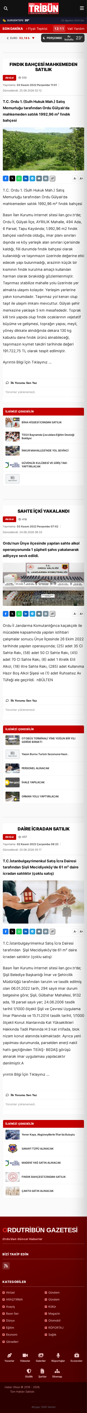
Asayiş (10, 1306)
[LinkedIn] (26, 178)
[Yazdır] (46, 178)
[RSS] (6, 1265)
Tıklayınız (40, 362)
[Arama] (5, 8)
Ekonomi (11, 1334)
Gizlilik (29, 1376)
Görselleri (12, 1341)
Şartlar (42, 1376)
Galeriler (41, 1360)
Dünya (10, 1320)
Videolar (25, 1360)
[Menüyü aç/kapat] (82, 8)
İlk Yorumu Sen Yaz (24, 382)
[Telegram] (32, 178)
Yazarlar (9, 1360)
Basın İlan (12, 1313)
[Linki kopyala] (52, 178)
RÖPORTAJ (56, 1327)
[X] (12, 178)
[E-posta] (39, 178)
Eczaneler (77, 1360)
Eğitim (10, 1327)
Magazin (54, 1313)
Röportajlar (58, 1360)
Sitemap (57, 1376)
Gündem (53, 1292)
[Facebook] (5, 178)
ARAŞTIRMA (14, 1299)
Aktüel (9, 77)
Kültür (52, 1306)
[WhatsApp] (19, 178)
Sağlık (52, 1334)
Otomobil (54, 1320)
